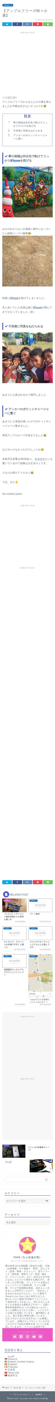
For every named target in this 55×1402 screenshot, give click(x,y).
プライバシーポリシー (21, 1394)
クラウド (40, 459)
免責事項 (38, 1394)
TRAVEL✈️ (8, 5)
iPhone (15, 160)
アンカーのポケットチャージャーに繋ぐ (30, 137)
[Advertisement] (27, 63)
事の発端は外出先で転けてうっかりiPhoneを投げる (30, 124)
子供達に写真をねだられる (28, 130)
